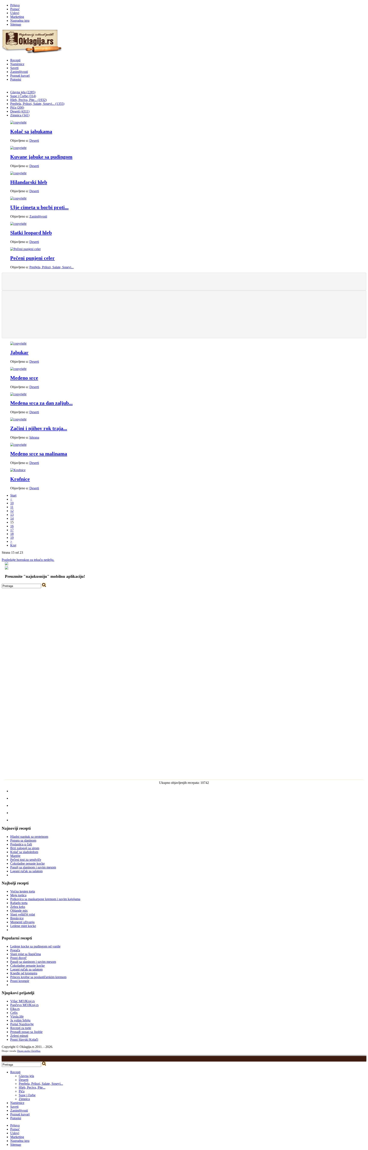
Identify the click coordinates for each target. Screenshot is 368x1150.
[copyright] (18, 122)
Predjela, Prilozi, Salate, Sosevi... (51, 267)
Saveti (14, 68)
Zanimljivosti (19, 72)
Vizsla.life (17, 1016)
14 (12, 518)
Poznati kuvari (20, 75)
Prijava (15, 5)
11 (11, 507)
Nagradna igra (19, 20)
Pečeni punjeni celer (32, 258)
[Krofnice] (18, 470)
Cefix (14, 1012)
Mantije (15, 856)
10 (12, 503)
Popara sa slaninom (23, 840)
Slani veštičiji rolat (22, 914)
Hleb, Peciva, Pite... (32, 1087)
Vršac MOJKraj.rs (22, 1001)
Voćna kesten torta (22, 891)
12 (12, 511)
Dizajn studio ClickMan (28, 1051)
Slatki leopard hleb (31, 232)
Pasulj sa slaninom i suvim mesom (33, 867)
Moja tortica (18, 895)
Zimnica (24, 1099)
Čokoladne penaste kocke (27, 863)
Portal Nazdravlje (22, 1024)
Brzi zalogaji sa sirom (24, 848)
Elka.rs (15, 1009)
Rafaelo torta (18, 903)
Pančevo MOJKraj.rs (24, 1005)
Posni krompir (19, 981)
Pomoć (15, 9)
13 (12, 514)
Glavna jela (26, 1076)
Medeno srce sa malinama (38, 454)
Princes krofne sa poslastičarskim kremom (38, 977)
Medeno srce (24, 378)
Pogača (15, 950)
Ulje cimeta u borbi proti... (39, 207)
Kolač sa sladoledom (24, 852)
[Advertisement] (184, 281)
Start (13, 495)
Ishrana (34, 437)
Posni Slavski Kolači (24, 1039)
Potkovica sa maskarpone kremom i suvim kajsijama (45, 899)
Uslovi (14, 13)
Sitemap (15, 24)
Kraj (13, 545)
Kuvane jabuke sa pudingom (41, 157)
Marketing (17, 17)
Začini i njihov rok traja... (38, 428)
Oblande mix (19, 910)
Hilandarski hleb (28, 182)
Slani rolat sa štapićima (25, 954)
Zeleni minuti (19, 1035)
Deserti (34, 140)
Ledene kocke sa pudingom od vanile (35, 946)
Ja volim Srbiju (20, 1020)
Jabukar (19, 352)
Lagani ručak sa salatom (26, 871)
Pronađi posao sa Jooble (26, 1032)
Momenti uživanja (22, 922)
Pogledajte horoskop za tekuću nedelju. (28, 560)
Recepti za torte (20, 1028)
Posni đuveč (18, 958)
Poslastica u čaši (21, 844)
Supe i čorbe (27, 1095)
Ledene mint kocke (23, 926)
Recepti (15, 60)
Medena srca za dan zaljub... (41, 403)
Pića (21, 1091)
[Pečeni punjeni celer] (25, 249)
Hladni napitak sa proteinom (29, 836)
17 (12, 530)
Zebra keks (17, 907)
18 (12, 534)
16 (12, 526)
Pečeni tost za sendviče (25, 859)
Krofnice (20, 479)
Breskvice (17, 918)
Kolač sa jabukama (31, 131)
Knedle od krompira (23, 973)
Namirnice (17, 64)
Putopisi (15, 79)
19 (12, 537)
